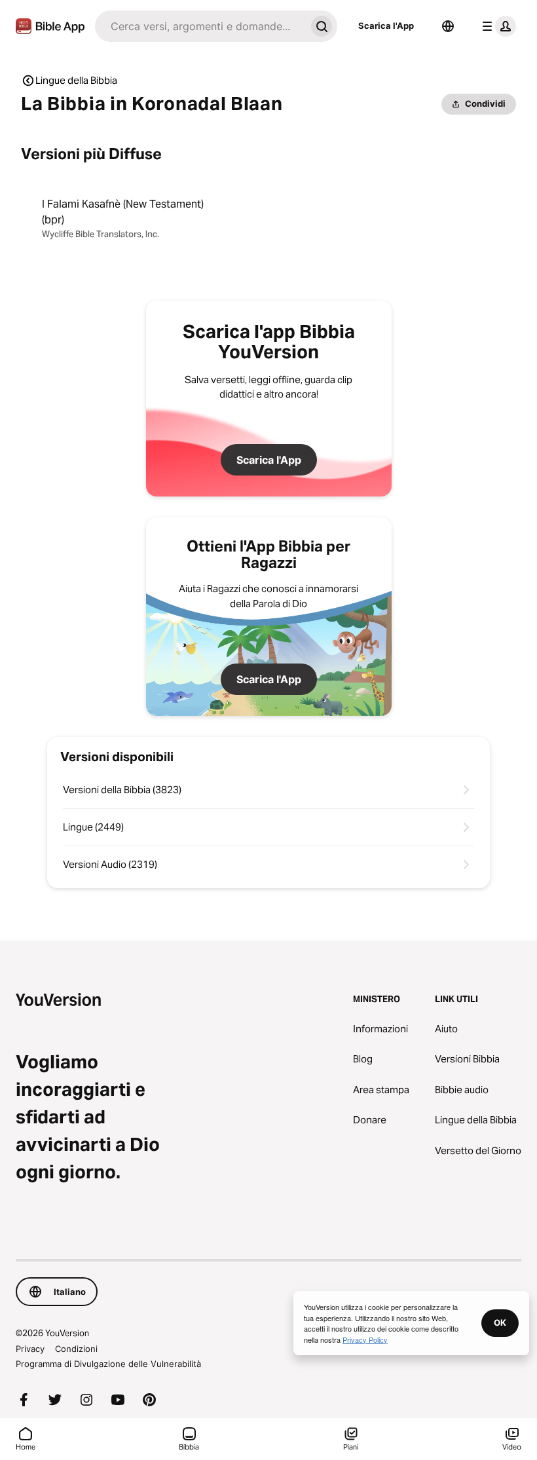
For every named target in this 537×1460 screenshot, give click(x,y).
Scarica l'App (386, 25)
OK (500, 1322)
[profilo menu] (496, 26)
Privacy (30, 1348)
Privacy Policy (365, 1339)
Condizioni (76, 1348)
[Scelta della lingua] (448, 26)
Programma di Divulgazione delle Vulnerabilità (108, 1363)
